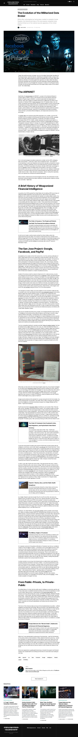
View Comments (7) (39, 678)
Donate (43, 727)
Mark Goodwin (29, 668)
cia (29, 657)
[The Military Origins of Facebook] (39, 537)
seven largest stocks (48, 592)
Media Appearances (31, 727)
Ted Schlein (21, 266)
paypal (19, 659)
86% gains (55, 212)
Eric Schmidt (27, 287)
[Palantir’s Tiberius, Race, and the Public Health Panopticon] (39, 487)
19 (53, 197)
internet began (29, 96)
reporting (20, 298)
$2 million (31, 469)
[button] (4, 3)
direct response (36, 102)
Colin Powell (54, 264)
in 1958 (45, 100)
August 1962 (48, 121)
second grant (29, 334)
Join (50, 727)
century (57, 197)
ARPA (19, 657)
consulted (31, 471)
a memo (32, 124)
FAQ (47, 727)
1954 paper (34, 128)
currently (56, 117)
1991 (55, 278)
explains (37, 392)
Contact (39, 727)
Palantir (56, 657)
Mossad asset (37, 207)
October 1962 (23, 115)
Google (43, 657)
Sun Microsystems (22, 269)
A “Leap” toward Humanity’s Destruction (10, 703)
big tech (24, 657)
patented (44, 275)
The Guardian (47, 504)
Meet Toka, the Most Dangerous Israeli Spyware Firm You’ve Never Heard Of (48, 705)
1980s (50, 207)
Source (51, 156)
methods (24, 167)
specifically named (32, 388)
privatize (51, 472)
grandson (43, 595)
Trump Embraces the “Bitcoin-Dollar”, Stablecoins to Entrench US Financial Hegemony (65, 705)
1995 (29, 326)
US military (25, 659)
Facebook (38, 657)
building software (41, 455)
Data (33, 657)
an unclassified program (47, 292)
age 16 (41, 516)
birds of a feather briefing (49, 325)
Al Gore (36, 264)
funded (46, 571)
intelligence (49, 657)
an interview (42, 447)
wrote (41, 391)
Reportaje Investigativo (22, 9)
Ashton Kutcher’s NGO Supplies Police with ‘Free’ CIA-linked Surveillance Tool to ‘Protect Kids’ (29, 705)
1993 (30, 303)
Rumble (52, 574)
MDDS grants (36, 329)
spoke (46, 474)
